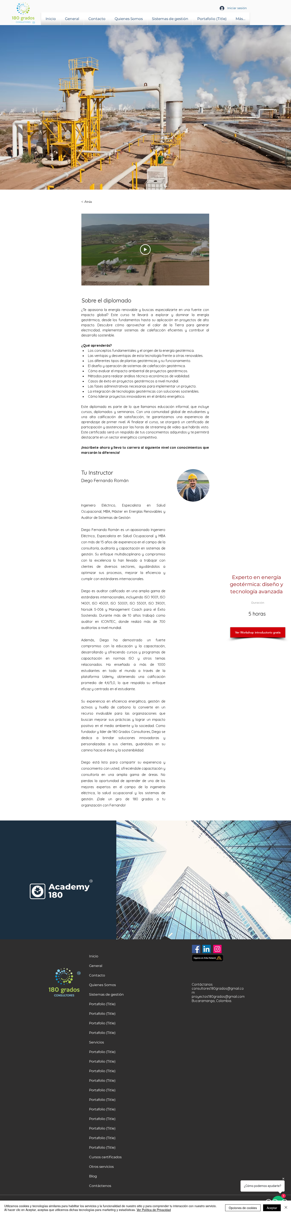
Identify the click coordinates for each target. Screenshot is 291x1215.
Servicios (96, 1042)
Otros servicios (101, 1167)
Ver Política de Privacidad (154, 1210)
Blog (93, 1176)
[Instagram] (217, 949)
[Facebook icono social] (196, 949)
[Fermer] (285, 1208)
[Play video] (145, 249)
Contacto (97, 975)
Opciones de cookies (243, 1208)
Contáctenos (100, 1186)
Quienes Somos (102, 985)
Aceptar (272, 1208)
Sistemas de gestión (106, 994)
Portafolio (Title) (102, 1004)
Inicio (93, 956)
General (95, 966)
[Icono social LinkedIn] (206, 949)
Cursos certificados (105, 1157)
